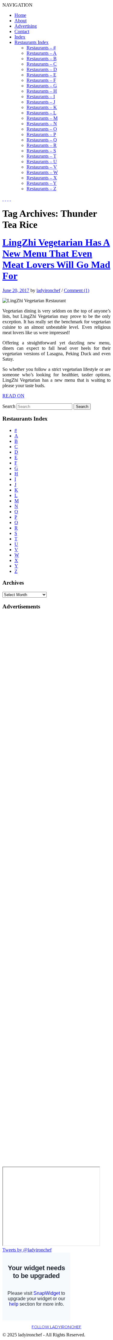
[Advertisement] (26, 706)
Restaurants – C (42, 64)
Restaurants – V (42, 166)
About (20, 20)
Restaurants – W (42, 172)
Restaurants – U (42, 161)
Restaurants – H (42, 91)
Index (19, 36)
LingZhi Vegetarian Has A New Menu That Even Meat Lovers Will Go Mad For (56, 259)
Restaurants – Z (41, 188)
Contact (21, 31)
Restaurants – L (41, 112)
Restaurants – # (41, 47)
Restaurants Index (31, 42)
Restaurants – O (42, 129)
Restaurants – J (41, 101)
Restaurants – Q (42, 139)
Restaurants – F (41, 80)
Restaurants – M (42, 118)
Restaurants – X (42, 177)
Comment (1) (76, 290)
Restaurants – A (42, 53)
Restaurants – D (42, 69)
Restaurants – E (41, 74)
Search (8, 406)
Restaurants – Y (42, 183)
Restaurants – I (41, 96)
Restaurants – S (41, 150)
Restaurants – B (42, 58)
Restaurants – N (42, 123)
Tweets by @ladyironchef (27, 1249)
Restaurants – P (41, 134)
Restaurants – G (42, 85)
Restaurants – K (42, 107)
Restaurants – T (41, 156)
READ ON (13, 395)
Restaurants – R (42, 145)
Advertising (25, 26)
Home (20, 15)
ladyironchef (48, 290)
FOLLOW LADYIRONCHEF (56, 1327)
